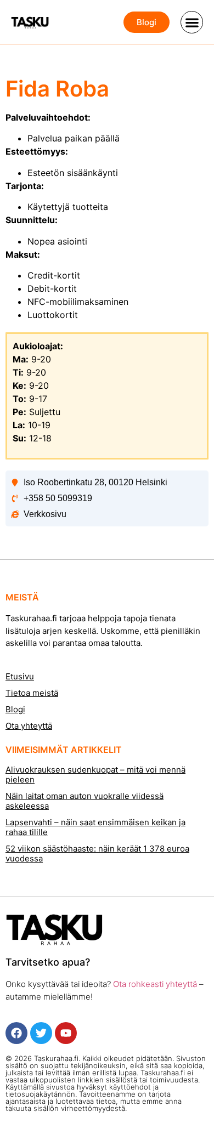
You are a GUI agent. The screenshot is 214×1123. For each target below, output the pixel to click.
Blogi (15, 709)
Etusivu (19, 676)
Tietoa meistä (31, 693)
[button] (192, 22)
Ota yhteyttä (28, 726)
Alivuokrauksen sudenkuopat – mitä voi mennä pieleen (95, 774)
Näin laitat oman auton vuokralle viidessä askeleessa (84, 801)
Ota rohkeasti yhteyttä (154, 984)
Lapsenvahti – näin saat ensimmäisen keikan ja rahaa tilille (95, 827)
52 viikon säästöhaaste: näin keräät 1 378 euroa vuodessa (97, 853)
